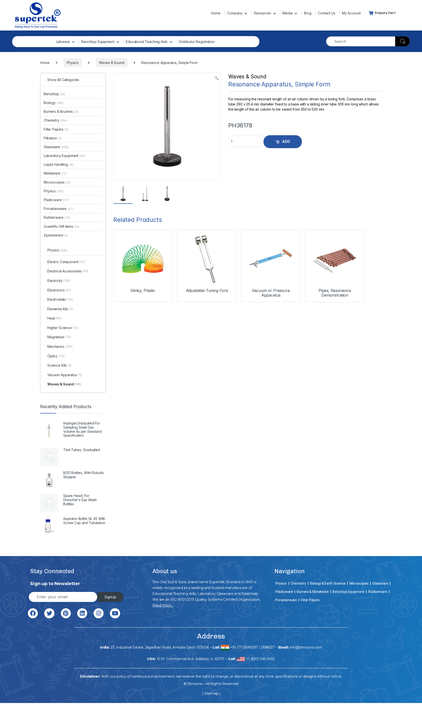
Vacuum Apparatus (64, 375)
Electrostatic (60, 299)
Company (234, 13)
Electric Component (66, 262)
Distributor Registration (197, 42)
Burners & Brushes (61, 111)
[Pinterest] (66, 613)
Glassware (56, 147)
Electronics (59, 290)
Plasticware (56, 200)
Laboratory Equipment (64, 156)
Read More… (162, 605)
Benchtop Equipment (97, 42)
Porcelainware (58, 209)
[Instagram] (99, 613)
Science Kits (59, 365)
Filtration (53, 138)
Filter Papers (56, 129)
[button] (216, 78)
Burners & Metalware (312, 592)
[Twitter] (49, 613)
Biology (53, 103)
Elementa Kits (60, 309)
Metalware (55, 173)
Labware (63, 42)
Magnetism (59, 337)
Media (287, 13)
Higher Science (62, 328)
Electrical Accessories (67, 271)
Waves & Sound (247, 76)
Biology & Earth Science (328, 583)
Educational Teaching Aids (147, 42)
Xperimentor (56, 235)
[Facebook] (33, 613)
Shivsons (194, 684)
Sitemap (211, 693)
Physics (54, 191)
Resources (262, 13)
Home (215, 13)
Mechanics (60, 346)
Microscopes (57, 182)
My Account (351, 13)
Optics (55, 356)
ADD (286, 141)
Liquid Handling (59, 164)
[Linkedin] (82, 613)
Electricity (58, 281)
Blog (307, 13)
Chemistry (55, 120)
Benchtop (54, 94)
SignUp (110, 597)
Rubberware (57, 217)
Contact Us (326, 13)
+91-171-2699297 (244, 647)
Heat (54, 318)
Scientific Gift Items (61, 226)
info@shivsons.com (306, 647)
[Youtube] (115, 613)
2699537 (268, 647)
